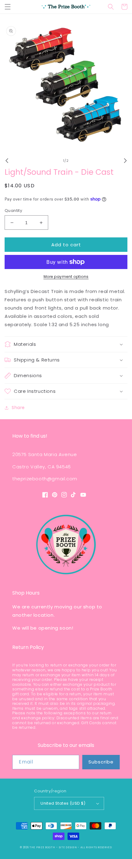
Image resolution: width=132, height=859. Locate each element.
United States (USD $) (63, 803)
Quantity (13, 210)
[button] (7, 7)
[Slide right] (125, 160)
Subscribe (101, 762)
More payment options (66, 276)
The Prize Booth (42, 847)
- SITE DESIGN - (68, 847)
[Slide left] (7, 160)
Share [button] (18, 407)
